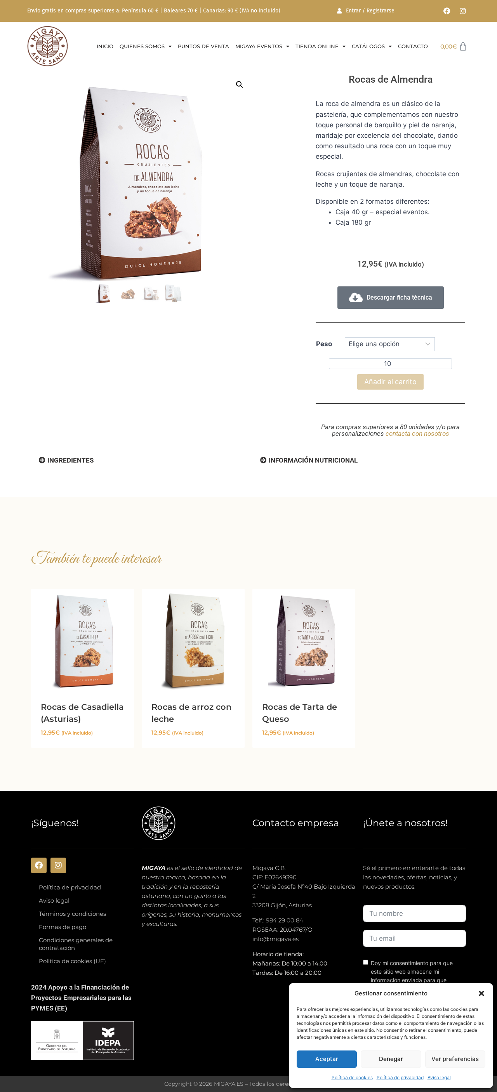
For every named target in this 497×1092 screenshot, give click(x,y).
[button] (481, 993)
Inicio (105, 46)
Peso (324, 344)
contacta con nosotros (417, 433)
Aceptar (326, 1059)
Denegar (391, 1059)
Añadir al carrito (390, 382)
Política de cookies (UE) (72, 961)
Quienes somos (142, 46)
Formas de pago (62, 927)
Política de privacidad (400, 1077)
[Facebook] (447, 11)
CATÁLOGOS (368, 46)
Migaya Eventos (258, 46)
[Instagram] (463, 11)
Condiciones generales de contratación (76, 944)
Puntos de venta (203, 46)
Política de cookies (352, 1077)
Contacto (413, 46)
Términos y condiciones (72, 913)
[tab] (66, 460)
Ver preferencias (455, 1059)
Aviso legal (439, 1077)
